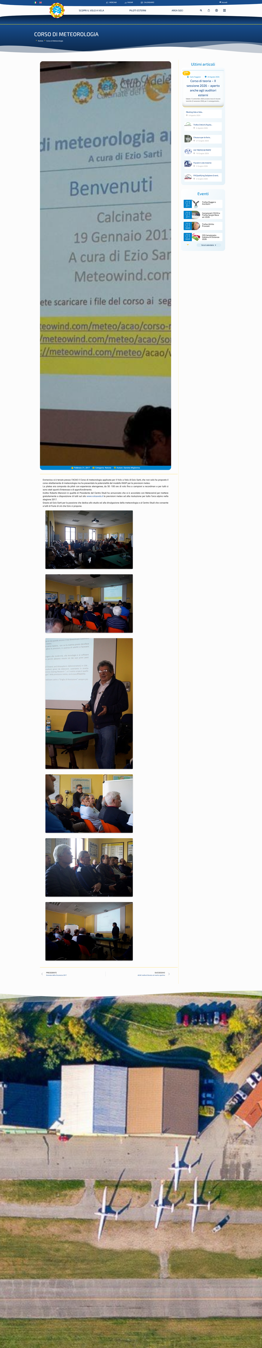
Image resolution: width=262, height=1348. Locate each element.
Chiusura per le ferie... (202, 137)
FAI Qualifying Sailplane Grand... (206, 175)
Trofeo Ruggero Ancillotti (209, 203)
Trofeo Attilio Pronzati (208, 225)
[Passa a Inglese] (41, 2)
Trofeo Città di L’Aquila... (202, 124)
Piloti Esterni (137, 10)
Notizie (40, 41)
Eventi (186, 73)
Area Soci (177, 10)
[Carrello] (209, 10)
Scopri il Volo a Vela (91, 10)
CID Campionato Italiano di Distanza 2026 (210, 237)
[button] (201, 10)
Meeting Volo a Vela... (194, 112)
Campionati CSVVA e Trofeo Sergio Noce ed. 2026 (211, 215)
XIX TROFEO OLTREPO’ (202, 150)
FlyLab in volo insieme (202, 163)
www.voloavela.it (95, 496)
